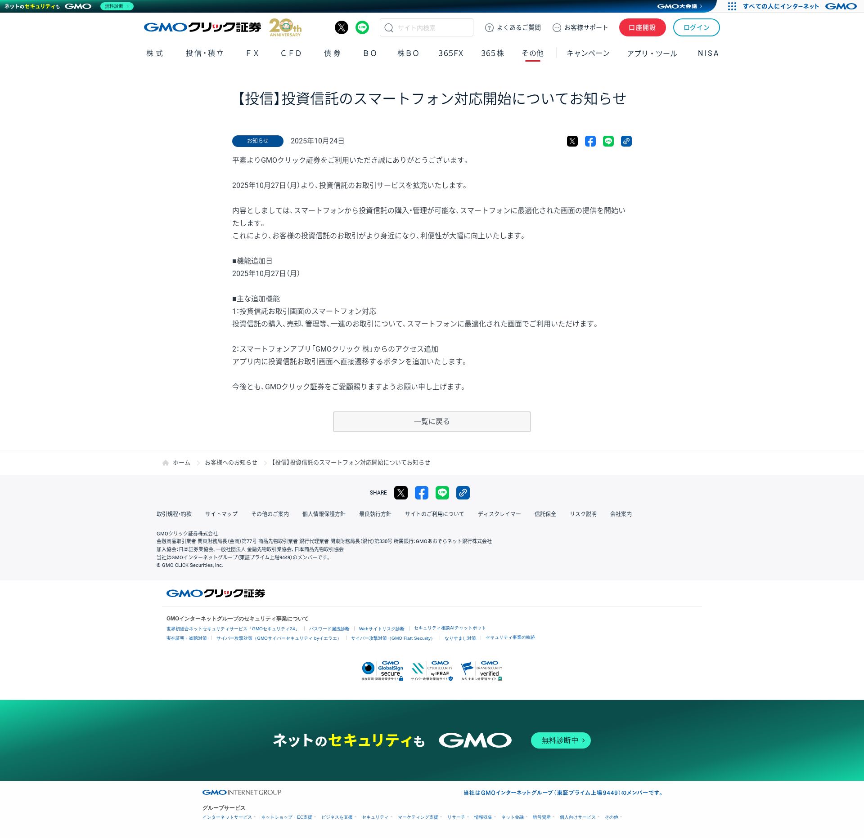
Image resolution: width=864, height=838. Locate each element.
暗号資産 (542, 817)
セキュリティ (375, 817)
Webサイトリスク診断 (382, 628)
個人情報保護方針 (324, 514)
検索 (389, 27)
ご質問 (519, 27)
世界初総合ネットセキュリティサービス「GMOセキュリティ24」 (233, 628)
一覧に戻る (432, 421)
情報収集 (483, 817)
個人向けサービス (578, 817)
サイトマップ (221, 514)
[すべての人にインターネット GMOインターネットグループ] (801, 6)
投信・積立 (205, 53)
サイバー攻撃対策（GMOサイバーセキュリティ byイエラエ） (279, 638)
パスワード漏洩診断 (329, 628)
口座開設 (643, 27)
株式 (155, 53)
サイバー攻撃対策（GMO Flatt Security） (393, 638)
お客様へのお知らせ (231, 462)
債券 (333, 53)
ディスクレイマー (499, 514)
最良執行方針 (375, 514)
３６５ (493, 53)
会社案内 (621, 514)
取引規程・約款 (174, 514)
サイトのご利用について (434, 514)
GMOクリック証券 (223, 27)
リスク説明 (583, 514)
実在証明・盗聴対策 (186, 638)
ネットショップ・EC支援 (286, 817)
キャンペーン (588, 53)
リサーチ (456, 817)
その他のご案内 (270, 514)
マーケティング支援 (418, 817)
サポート (586, 27)
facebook (590, 141)
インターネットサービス (227, 817)
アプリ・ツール (652, 53)
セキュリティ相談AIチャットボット (450, 627)
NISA (709, 53)
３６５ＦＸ (450, 53)
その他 (611, 817)
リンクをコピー (626, 141)
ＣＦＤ (291, 53)
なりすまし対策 (460, 638)
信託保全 (545, 514)
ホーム (181, 462)
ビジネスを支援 (337, 817)
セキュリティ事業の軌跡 (510, 637)
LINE (362, 27)
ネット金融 (512, 817)
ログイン (697, 27)
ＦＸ (252, 53)
